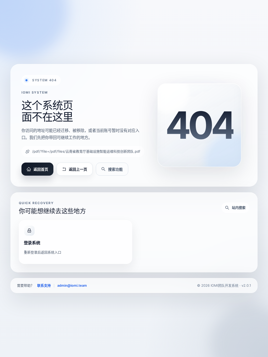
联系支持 (44, 285)
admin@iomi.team (72, 285)
